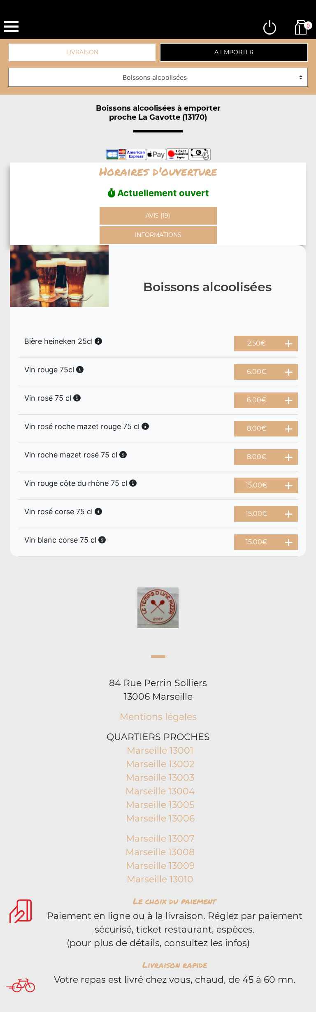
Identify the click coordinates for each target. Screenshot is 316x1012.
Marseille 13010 (160, 879)
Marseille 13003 (160, 777)
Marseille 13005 (160, 804)
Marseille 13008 (160, 852)
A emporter (233, 52)
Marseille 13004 (160, 791)
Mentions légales (158, 716)
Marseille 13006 (160, 818)
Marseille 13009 (160, 865)
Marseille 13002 (160, 764)
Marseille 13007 (160, 838)
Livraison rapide (174, 964)
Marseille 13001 (160, 750)
